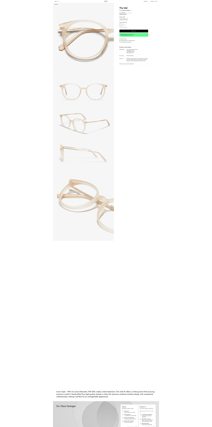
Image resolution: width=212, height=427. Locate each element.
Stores (152, 1)
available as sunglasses (125, 10)
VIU (106, 1)
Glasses (56, 4)
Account (145, 1)
